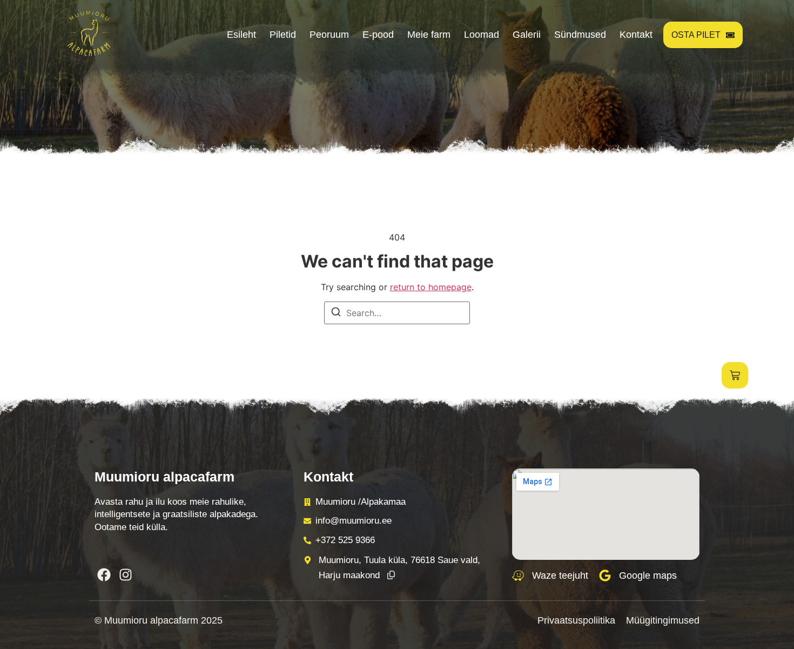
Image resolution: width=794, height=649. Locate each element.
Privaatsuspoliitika (576, 620)
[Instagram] (125, 574)
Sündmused (580, 34)
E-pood (378, 34)
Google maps (648, 575)
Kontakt (636, 34)
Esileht (241, 34)
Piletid (283, 34)
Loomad (481, 34)
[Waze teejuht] (518, 575)
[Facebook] (104, 574)
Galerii (527, 34)
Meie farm (428, 34)
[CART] (735, 375)
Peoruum (329, 34)
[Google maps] (605, 575)
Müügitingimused (662, 620)
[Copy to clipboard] (391, 575)
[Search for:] (397, 313)
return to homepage (431, 287)
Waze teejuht (560, 575)
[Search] (336, 313)
